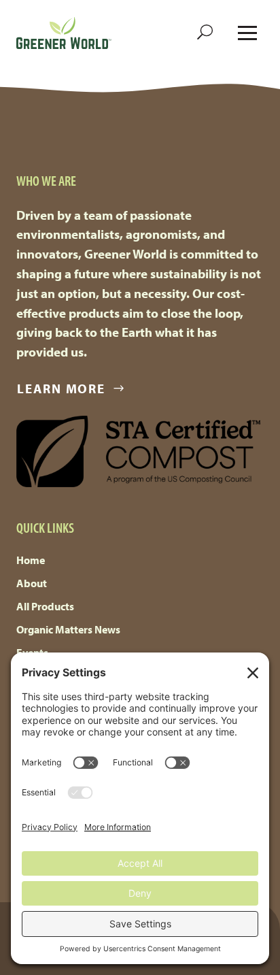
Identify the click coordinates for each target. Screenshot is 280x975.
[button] (205, 32)
